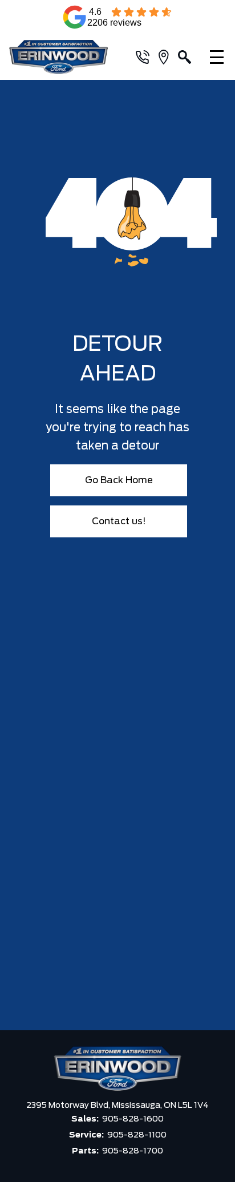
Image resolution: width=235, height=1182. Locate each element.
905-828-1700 (132, 1151)
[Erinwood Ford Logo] (63, 57)
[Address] (168, 57)
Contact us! (119, 521)
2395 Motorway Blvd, (69, 1106)
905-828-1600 (133, 1119)
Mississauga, (138, 1106)
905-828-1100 (137, 1135)
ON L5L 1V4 (186, 1106)
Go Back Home (119, 480)
